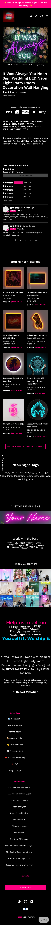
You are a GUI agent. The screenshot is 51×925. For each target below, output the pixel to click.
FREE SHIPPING (9, 96)
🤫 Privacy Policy (15, 745)
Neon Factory (19, 820)
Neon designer (19, 807)
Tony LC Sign (15, 770)
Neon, (3, 476)
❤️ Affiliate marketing (15, 757)
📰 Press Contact (15, 751)
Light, (46, 472)
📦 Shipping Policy (14, 738)
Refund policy (15, 732)
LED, (40, 472)
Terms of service (14, 725)
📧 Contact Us (14, 719)
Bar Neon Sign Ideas (19, 839)
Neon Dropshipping (19, 813)
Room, (29, 476)
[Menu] (46, 16)
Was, (48, 476)
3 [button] (25, 240)
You (31, 479)
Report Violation (26, 692)
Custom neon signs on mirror (19, 865)
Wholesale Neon (19, 826)
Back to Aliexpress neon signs (27, 446)
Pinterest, (19, 476)
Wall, (42, 476)
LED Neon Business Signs (19, 794)
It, (36, 472)
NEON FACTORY (29, 917)
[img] (16, 208)
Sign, (36, 476)
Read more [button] (7, 219)
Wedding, (23, 479)
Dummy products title (20, 2)
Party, (10, 476)
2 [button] (20, 240)
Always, (6, 472)
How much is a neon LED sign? (19, 845)
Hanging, (29, 472)
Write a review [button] (25, 175)
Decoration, (17, 472)
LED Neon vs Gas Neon (19, 787)
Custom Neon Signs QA (19, 858)
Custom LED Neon (19, 800)
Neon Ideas (19, 832)
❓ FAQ (15, 764)
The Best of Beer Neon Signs (19, 852)
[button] (9, 92)
